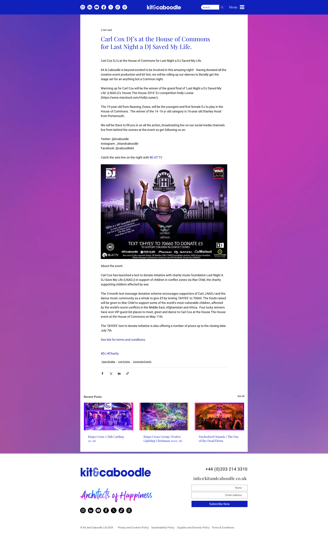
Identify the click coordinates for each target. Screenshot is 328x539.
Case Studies (108, 361)
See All (240, 396)
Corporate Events (142, 361)
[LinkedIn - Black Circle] (90, 510)
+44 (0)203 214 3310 (227, 469)
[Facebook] (103, 7)
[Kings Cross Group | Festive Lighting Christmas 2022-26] (164, 416)
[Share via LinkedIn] (119, 373)
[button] (242, 7)
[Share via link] (127, 373)
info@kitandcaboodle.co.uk (220, 478)
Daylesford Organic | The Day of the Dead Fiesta (219, 439)
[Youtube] (96, 7)
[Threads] (124, 7)
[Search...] (222, 7)
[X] (110, 7)
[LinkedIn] (89, 7)
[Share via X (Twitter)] (110, 373)
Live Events (124, 361)
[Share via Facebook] (102, 373)
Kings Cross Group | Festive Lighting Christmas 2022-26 (163, 439)
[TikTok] (117, 7)
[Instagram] (82, 7)
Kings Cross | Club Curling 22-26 (106, 439)
